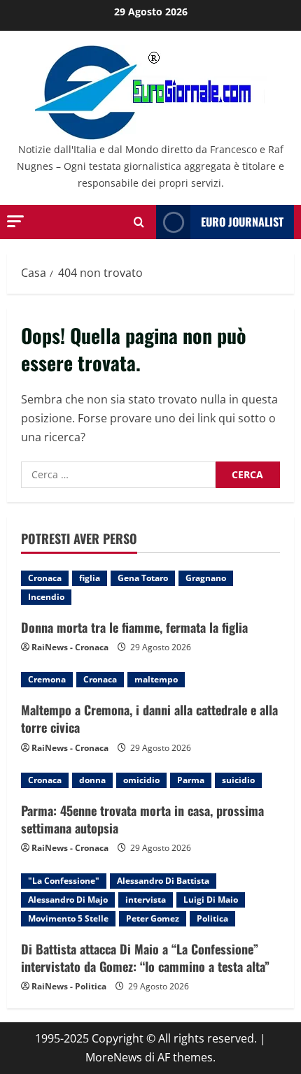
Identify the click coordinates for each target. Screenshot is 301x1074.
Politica (212, 918)
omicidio (141, 780)
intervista (145, 899)
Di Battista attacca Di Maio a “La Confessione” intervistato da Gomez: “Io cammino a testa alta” (145, 957)
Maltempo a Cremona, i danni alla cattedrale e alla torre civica (149, 718)
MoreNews (113, 1057)
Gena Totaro (143, 578)
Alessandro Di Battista (163, 881)
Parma (190, 780)
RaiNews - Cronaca (69, 647)
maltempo (156, 679)
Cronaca (45, 578)
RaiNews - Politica (68, 986)
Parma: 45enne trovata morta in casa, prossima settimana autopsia (142, 819)
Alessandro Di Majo (68, 899)
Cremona (47, 679)
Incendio (46, 597)
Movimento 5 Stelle (68, 918)
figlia (89, 578)
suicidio (238, 780)
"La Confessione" (63, 881)
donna (92, 780)
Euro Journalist (242, 221)
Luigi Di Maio (210, 899)
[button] (15, 221)
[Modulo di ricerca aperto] (139, 222)
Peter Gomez (152, 918)
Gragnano (206, 578)
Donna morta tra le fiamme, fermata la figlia (134, 627)
